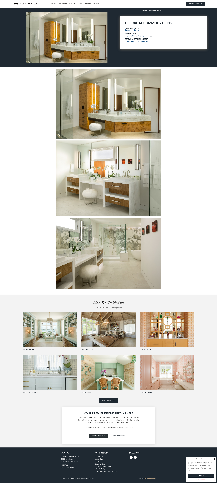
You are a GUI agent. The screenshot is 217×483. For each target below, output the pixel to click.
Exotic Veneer (130, 42)
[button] (213, 459)
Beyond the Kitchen (155, 10)
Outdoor (72, 3)
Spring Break (86, 392)
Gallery (53, 3)
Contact (96, 3)
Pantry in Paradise (30, 392)
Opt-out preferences (200, 479)
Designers (88, 3)
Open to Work (28, 349)
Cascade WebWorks (150, 478)
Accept (201, 476)
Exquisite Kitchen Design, (134, 36)
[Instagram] (135, 457)
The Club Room (87, 349)
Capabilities (63, 3)
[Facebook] (131, 457)
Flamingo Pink (146, 392)
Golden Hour (145, 349)
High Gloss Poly (141, 42)
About (80, 3)
